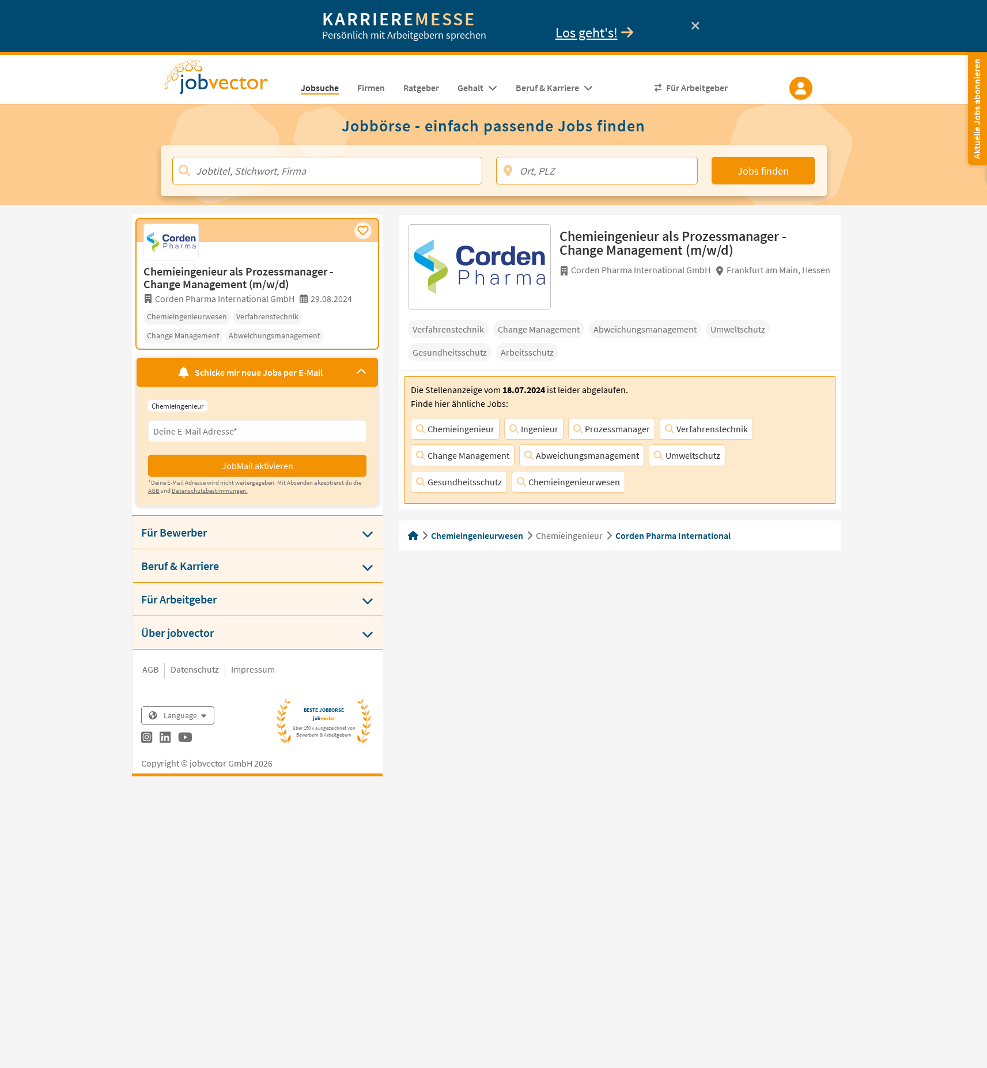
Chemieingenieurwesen (574, 482)
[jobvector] (227, 81)
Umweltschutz (692, 455)
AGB (150, 669)
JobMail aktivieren (257, 465)
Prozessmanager (617, 429)
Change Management (468, 455)
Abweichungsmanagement (587, 455)
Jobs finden (763, 171)
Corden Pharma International (673, 535)
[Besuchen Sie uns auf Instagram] (146, 739)
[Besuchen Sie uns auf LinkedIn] (165, 739)
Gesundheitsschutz (465, 482)
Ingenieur (539, 429)
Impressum (253, 669)
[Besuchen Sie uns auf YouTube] (185, 739)
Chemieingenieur (461, 429)
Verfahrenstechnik (712, 429)
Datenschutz (195, 669)
